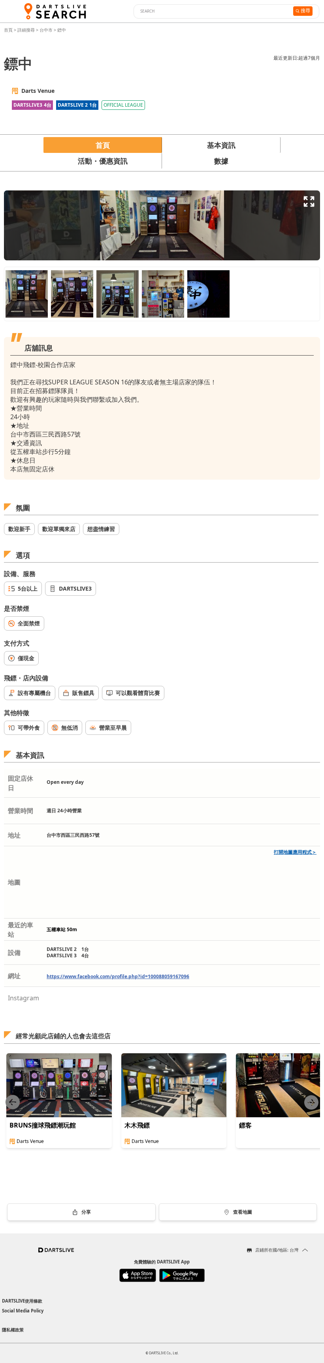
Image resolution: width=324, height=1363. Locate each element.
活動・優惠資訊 (103, 161)
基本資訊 (221, 145)
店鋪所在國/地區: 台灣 (276, 1250)
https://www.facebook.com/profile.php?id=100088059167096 (118, 976)
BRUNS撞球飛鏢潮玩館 (42, 1125)
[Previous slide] (12, 1102)
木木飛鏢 (137, 1125)
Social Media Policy (22, 1311)
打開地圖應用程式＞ (295, 852)
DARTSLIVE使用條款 (22, 1301)
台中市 (46, 30)
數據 (221, 161)
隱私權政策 (13, 1330)
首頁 (9, 30)
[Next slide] (311, 1102)
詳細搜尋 (26, 30)
